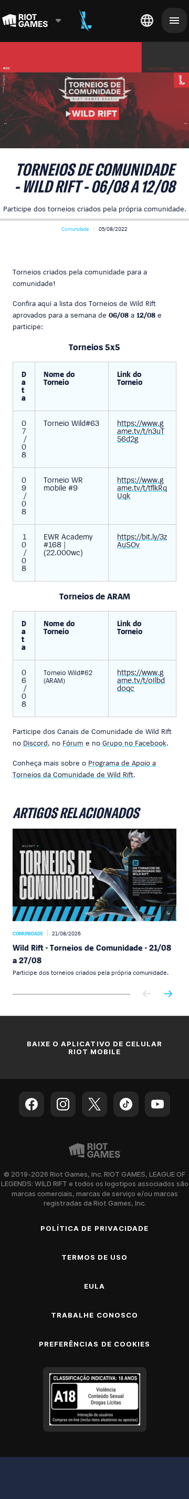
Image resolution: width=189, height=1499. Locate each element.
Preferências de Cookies (94, 1344)
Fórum (72, 742)
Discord (35, 742)
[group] (94, 903)
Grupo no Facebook (134, 742)
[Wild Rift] (85, 20)
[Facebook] (31, 1104)
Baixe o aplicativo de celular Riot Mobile (94, 1047)
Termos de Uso (94, 1257)
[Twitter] (94, 1104)
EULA (94, 1286)
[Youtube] (157, 1104)
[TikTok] (126, 1104)
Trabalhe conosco (94, 1315)
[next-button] (168, 994)
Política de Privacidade (94, 1228)
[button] (75, 228)
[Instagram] (63, 1104)
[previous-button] (147, 994)
